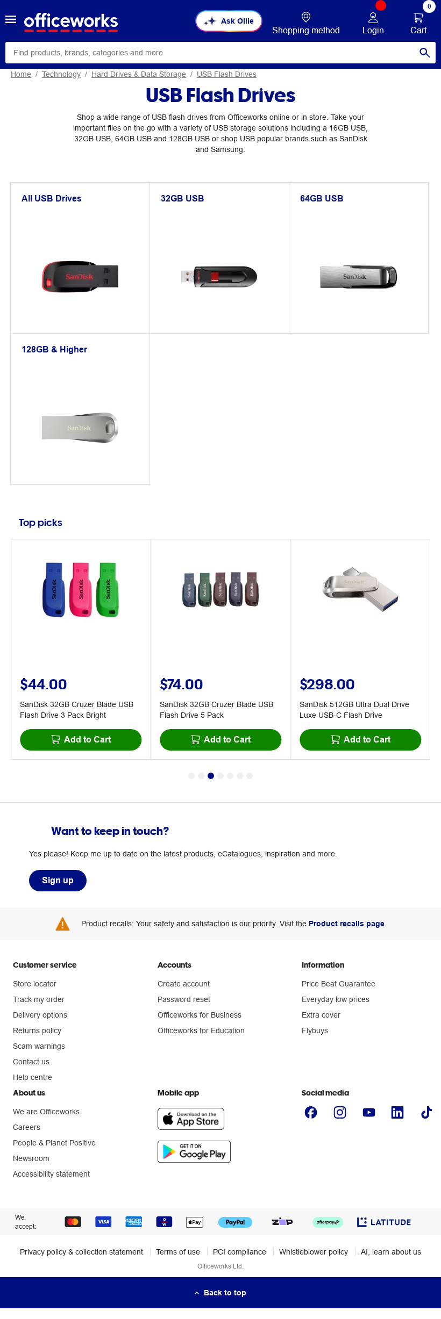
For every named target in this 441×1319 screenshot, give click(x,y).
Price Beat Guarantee (338, 983)
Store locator (34, 983)
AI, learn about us (391, 1252)
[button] (10, 21)
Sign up (58, 880)
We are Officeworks (46, 1111)
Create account (184, 983)
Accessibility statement (51, 1174)
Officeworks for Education (201, 1030)
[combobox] (220, 52)
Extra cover (321, 1015)
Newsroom (31, 1158)
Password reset (184, 999)
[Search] (424, 52)
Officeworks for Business (199, 1015)
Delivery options (40, 1015)
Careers (26, 1127)
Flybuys (315, 1030)
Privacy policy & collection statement (81, 1252)
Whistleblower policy (313, 1252)
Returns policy (37, 1030)
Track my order (39, 999)
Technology (61, 74)
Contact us (31, 1061)
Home (21, 74)
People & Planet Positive (54, 1142)
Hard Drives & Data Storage (138, 74)
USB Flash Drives (227, 74)
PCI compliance (239, 1252)
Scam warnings (39, 1046)
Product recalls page (347, 923)
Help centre (32, 1077)
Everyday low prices (335, 999)
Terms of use (178, 1252)
